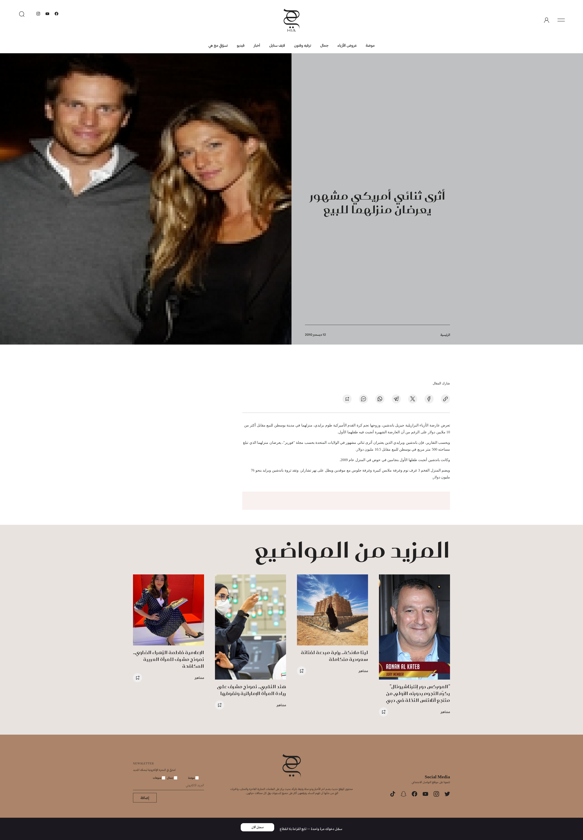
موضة (370, 45)
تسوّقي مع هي (218, 45)
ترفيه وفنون (302, 45)
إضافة (145, 797)
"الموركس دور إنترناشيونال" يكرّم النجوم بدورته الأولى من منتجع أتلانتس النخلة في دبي (418, 693)
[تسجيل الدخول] (546, 20)
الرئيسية (445, 335)
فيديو (241, 45)
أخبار (257, 45)
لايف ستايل (277, 45)
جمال (324, 45)
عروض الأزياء (347, 45)
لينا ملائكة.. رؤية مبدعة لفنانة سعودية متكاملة (334, 655)
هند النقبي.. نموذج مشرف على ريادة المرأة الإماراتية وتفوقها (251, 690)
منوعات (157, 777)
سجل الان (257, 827)
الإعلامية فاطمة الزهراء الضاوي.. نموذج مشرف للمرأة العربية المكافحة (168, 659)
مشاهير (445, 712)
